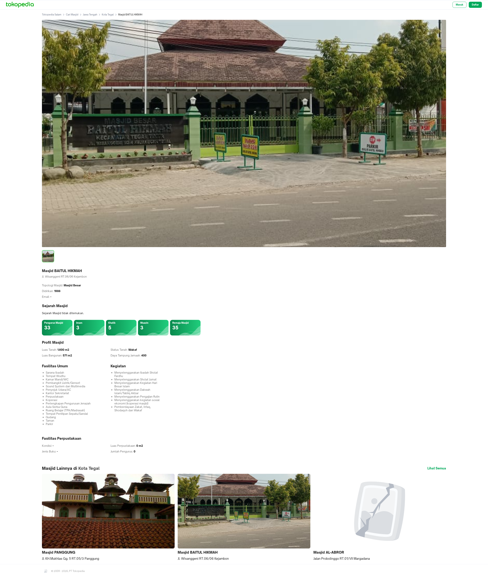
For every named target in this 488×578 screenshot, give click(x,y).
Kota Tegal (108, 14)
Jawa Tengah (90, 14)
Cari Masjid (72, 14)
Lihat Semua (436, 468)
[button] (108, 517)
